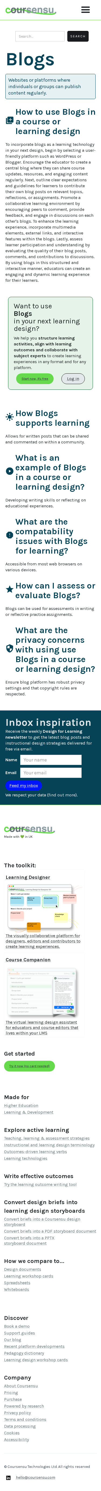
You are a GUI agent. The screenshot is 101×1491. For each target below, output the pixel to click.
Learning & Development (28, 1112)
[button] (86, 10)
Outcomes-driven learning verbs (35, 1151)
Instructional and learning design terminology (49, 1144)
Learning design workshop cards (36, 1359)
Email (10, 772)
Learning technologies (25, 1158)
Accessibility (16, 1439)
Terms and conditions (25, 1419)
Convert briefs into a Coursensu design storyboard (42, 1221)
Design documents (22, 1269)
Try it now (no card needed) (29, 1066)
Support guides (19, 1332)
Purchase (13, 1399)
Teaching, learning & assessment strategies (47, 1138)
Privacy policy (17, 1412)
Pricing (11, 1392)
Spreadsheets (17, 1282)
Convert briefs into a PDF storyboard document (50, 1231)
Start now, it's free (35, 379)
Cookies (12, 1432)
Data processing (20, 1426)
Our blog (12, 1339)
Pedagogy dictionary (24, 1353)
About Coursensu (21, 1385)
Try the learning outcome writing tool (40, 1184)
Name (11, 759)
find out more (61, 794)
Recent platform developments (34, 1346)
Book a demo (17, 1326)
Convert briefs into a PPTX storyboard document (29, 1240)
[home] (31, 10)
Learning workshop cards (28, 1276)
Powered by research (24, 1406)
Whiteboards (16, 1289)
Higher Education (21, 1105)
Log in (73, 378)
